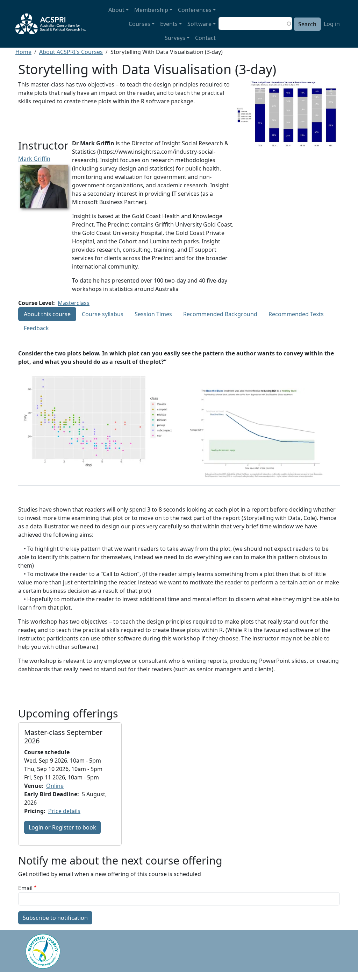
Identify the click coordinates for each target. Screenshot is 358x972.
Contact (205, 38)
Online (55, 786)
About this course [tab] (47, 314)
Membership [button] (151, 10)
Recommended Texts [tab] (296, 314)
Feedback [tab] (36, 328)
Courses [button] (139, 24)
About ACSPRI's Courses (71, 52)
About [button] (116, 10)
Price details (64, 811)
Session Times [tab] (153, 314)
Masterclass (74, 303)
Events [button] (169, 24)
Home (23, 52)
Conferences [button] (195, 10)
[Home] (53, 23)
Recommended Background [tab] (220, 314)
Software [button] (199, 24)
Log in (332, 24)
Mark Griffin (34, 158)
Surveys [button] (175, 38)
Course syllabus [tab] (102, 314)
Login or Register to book (62, 827)
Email (25, 888)
